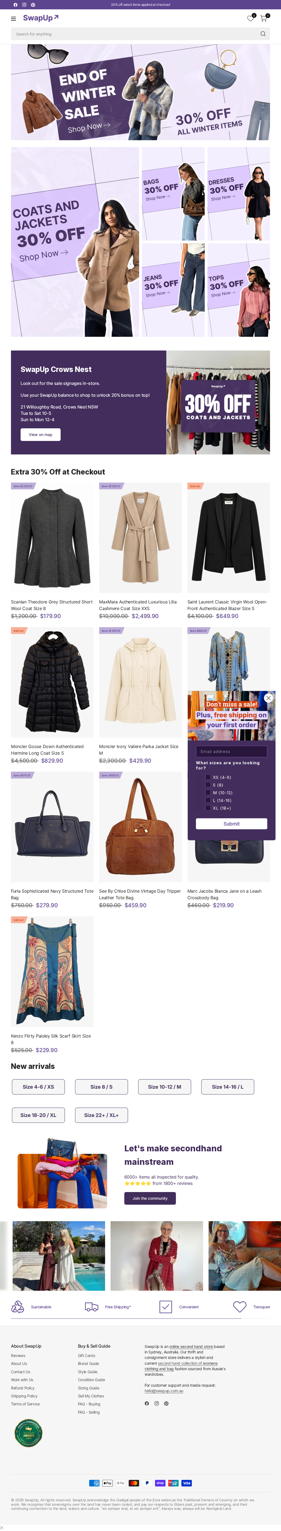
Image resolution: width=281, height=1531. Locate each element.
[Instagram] (24, 4)
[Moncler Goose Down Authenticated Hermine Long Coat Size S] (52, 682)
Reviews (18, 1355)
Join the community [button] (150, 1198)
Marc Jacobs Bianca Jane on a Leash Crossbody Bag (224, 894)
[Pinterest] (33, 4)
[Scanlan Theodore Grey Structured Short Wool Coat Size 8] (52, 537)
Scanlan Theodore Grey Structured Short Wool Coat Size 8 (52, 605)
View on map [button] (40, 434)
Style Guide (87, 1371)
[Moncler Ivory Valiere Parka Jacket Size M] (140, 682)
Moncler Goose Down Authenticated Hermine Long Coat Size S (47, 750)
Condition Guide (91, 1379)
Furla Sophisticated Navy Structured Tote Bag (52, 894)
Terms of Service (25, 1404)
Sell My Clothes (91, 1396)
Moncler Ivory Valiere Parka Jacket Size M (138, 750)
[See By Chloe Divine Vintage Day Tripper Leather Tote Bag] (140, 827)
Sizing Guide (88, 1388)
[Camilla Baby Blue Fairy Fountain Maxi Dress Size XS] (228, 682)
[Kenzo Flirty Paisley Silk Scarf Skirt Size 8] (52, 971)
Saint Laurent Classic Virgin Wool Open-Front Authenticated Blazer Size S (227, 605)
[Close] (1, 1528)
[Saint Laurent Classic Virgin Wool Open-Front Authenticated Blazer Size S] (228, 537)
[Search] (263, 33)
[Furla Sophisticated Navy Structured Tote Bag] (52, 827)
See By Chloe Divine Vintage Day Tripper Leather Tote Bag (140, 894)
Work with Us (22, 1379)
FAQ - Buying (89, 1404)
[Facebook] (15, 4)
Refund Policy (23, 1388)
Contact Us (20, 1371)
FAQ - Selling (89, 1412)
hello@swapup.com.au (164, 1390)
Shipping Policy (24, 1396)
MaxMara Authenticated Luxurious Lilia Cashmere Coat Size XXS (137, 605)
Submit (232, 823)
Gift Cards (86, 1355)
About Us (19, 1363)
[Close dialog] (268, 698)
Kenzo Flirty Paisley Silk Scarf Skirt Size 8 (51, 1039)
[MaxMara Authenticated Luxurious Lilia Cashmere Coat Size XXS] (140, 537)
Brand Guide (88, 1363)
